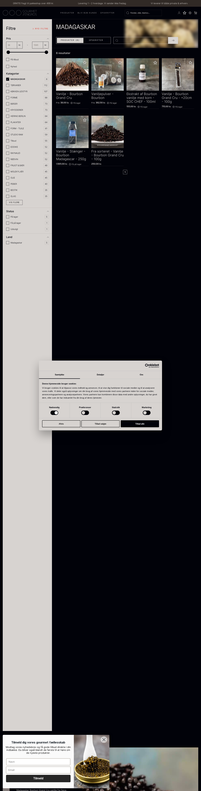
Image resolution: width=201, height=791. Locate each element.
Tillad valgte (100, 424)
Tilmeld (38, 778)
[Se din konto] (179, 12)
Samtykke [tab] (59, 374)
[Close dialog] (103, 739)
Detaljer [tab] (100, 374)
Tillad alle (139, 424)
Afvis (61, 424)
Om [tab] (141, 374)
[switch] (85, 413)
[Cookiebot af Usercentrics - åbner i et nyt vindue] (147, 366)
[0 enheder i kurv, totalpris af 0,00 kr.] (195, 12)
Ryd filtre (42, 29)
